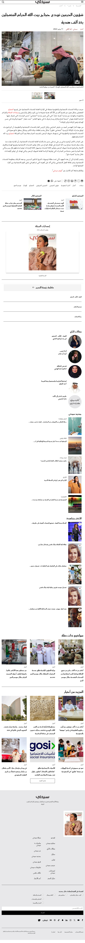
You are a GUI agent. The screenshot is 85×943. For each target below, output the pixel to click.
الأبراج (65, 477)
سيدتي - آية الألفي (71, 29)
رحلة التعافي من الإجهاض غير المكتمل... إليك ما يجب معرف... (47, 422)
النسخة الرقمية (42, 276)
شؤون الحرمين (54, 185)
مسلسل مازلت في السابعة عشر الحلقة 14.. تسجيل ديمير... (47, 566)
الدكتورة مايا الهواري (60, 368)
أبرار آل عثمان (62, 353)
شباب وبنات (63, 458)
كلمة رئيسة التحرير (45, 288)
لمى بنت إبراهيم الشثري (60, 338)
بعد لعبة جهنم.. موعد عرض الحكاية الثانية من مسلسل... (47, 609)
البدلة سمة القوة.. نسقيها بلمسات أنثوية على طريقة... (48, 523)
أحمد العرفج (63, 383)
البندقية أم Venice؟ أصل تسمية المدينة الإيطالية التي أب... (50, 441)
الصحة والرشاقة (37, 895)
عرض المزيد (42, 780)
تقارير (53, 860)
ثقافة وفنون (63, 438)
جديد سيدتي (75, 414)
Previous (79, 58)
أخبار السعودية (65, 185)
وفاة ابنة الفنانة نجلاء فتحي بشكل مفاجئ (52, 544)
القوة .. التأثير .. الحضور (76, 297)
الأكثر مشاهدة (74, 519)
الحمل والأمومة (37, 903)
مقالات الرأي (76, 332)
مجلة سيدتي (37, 838)
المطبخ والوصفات (36, 899)
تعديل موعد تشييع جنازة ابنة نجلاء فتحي (52, 587)
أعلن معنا (60, 932)
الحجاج (11, 109)
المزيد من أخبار (73, 692)
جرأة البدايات (78, 317)
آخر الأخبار (37, 879)
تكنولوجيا (64, 496)
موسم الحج (17, 185)
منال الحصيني (62, 399)
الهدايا (25, 185)
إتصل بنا (53, 932)
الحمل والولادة (63, 419)
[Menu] (82, 2)
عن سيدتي (37, 851)
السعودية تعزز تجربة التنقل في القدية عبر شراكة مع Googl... (49, 500)
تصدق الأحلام (78, 307)
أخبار (81, 29)
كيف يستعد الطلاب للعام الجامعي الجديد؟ (54, 461)
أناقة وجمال (50, 895)
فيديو (53, 838)
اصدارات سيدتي (52, 872)
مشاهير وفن (61, 895)
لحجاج (11, 133)
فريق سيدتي (37, 862)
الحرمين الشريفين (41, 185)
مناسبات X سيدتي (37, 844)
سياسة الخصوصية (69, 932)
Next (6, 58)
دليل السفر (51, 879)
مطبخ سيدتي (50, 843)
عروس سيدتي (50, 865)
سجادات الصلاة (13, 112)
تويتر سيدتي (57, 170)
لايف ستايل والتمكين (75, 895)
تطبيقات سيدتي (35, 867)
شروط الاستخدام (79, 932)
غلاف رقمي (37, 873)
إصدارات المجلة (42, 226)
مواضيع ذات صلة (72, 635)
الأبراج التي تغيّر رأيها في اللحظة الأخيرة (55, 480)
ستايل (53, 854)
